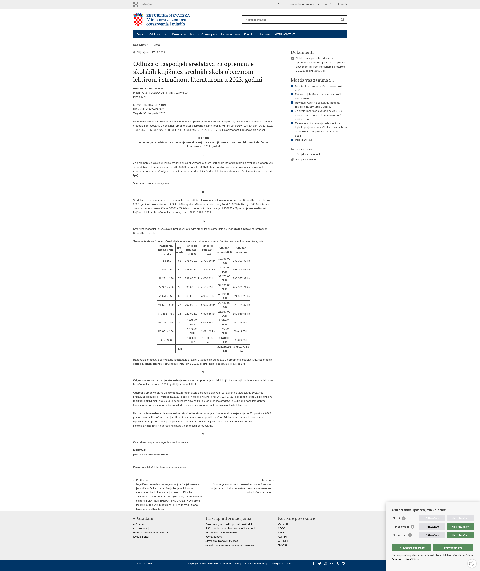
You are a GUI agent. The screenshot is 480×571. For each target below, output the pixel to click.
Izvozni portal (141, 536)
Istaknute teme (230, 34)
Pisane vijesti (140, 466)
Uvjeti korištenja (260, 563)
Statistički (399, 535)
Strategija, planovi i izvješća (222, 540)
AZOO (281, 528)
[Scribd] (337, 563)
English (342, 3)
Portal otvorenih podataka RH (150, 532)
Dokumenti (179, 34)
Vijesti (141, 34)
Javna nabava (214, 536)
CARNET (283, 540)
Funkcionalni (401, 526)
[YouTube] (325, 563)
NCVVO (282, 544)
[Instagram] (343, 563)
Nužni (396, 518)
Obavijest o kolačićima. (405, 559)
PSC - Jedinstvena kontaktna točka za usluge (232, 528)
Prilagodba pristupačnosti (304, 3)
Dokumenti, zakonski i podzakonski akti (229, 524)
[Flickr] (331, 563)
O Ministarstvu (158, 34)
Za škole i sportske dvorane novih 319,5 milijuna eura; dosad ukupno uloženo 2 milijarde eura (319, 115)
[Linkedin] (313, 567)
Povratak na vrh (144, 563)
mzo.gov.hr (139, 96)
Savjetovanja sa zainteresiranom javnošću (230, 544)
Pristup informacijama (203, 34)
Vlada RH (283, 524)
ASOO (281, 532)
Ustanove (265, 34)
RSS (279, 3)
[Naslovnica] (186, 19)
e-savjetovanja (141, 528)
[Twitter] (319, 563)
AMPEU (282, 536)
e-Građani (139, 524)
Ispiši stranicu (304, 148)
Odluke (155, 466)
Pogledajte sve (304, 139)
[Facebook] (313, 563)
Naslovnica (139, 44)
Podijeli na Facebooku (309, 154)
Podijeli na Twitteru (307, 159)
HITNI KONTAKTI (285, 34)
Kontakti (249, 34)
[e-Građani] (149, 4)
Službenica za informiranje (221, 532)
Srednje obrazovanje (173, 466)
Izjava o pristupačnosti (280, 563)
